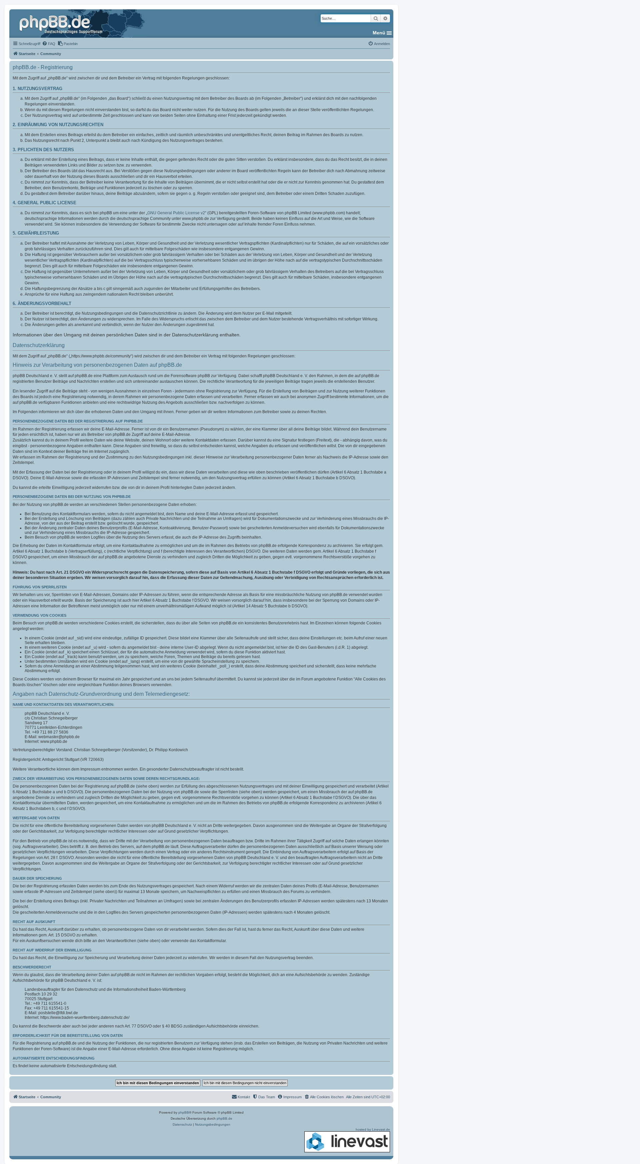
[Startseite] (61, 23)
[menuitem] (48, 44)
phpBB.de (224, 1118)
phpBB (183, 1112)
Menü (379, 32)
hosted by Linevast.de (373, 1129)
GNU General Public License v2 (176, 213)
